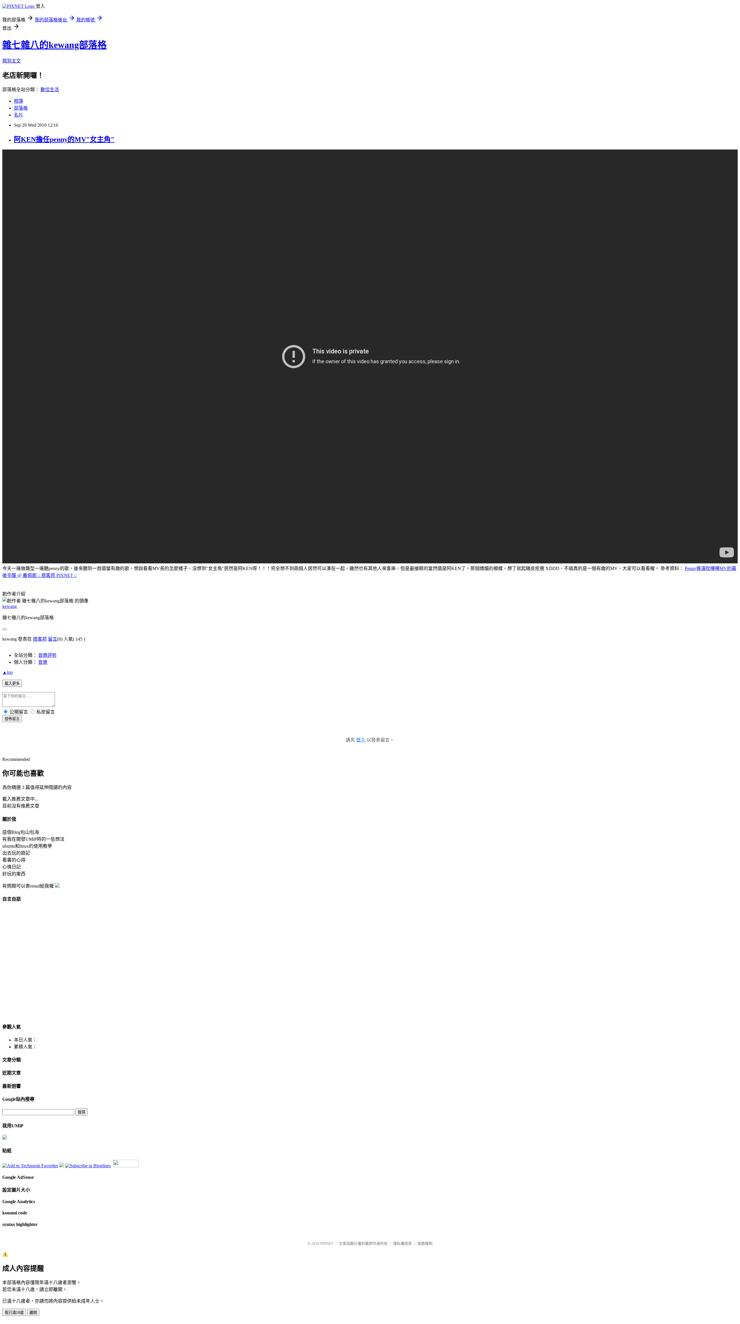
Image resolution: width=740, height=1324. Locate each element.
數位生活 (49, 89)
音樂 (42, 662)
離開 (33, 1312)
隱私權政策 (402, 1243)
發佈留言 (12, 719)
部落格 (21, 108)
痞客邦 (40, 639)
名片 (18, 115)
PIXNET (326, 1243)
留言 (52, 639)
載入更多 (12, 683)
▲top (7, 672)
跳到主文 (11, 60)
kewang (9, 606)
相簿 (18, 101)
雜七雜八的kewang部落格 (54, 45)
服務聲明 (424, 1243)
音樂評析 (47, 655)
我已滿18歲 (14, 1312)
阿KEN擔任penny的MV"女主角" (64, 139)
